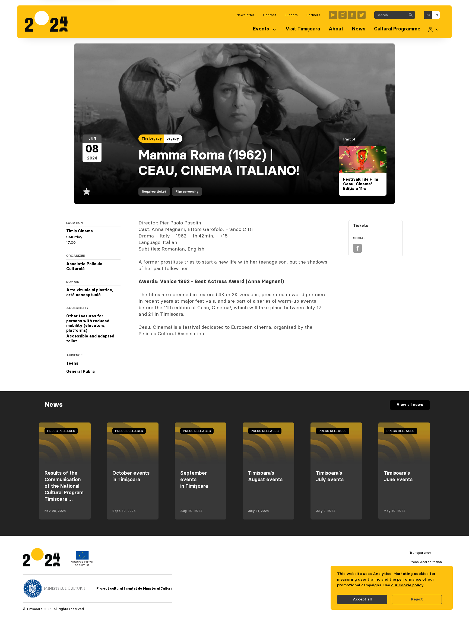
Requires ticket (154, 191)
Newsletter (245, 15)
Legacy (172, 138)
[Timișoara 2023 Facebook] (352, 15)
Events (261, 29)
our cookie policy (407, 585)
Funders (291, 15)
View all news (410, 405)
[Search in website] (410, 15)
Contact (269, 15)
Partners (313, 15)
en (436, 15)
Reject (417, 599)
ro (428, 15)
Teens (72, 363)
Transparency (420, 552)
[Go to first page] (49, 21)
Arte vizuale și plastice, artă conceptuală (89, 292)
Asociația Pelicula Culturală (84, 266)
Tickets (360, 226)
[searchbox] (390, 15)
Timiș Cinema (79, 231)
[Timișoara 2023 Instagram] (342, 15)
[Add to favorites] (87, 191)
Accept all (362, 599)
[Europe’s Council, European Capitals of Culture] (82, 565)
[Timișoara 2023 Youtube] (333, 15)
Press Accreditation (426, 562)
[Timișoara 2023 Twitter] (361, 15)
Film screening (187, 191)
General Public (80, 372)
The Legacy (152, 138)
